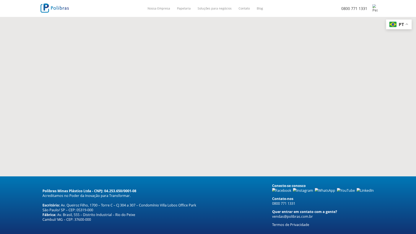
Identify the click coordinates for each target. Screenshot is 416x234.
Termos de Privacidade (290, 224)
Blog (260, 8)
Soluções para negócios (215, 8)
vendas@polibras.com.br (292, 216)
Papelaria (184, 8)
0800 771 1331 (354, 8)
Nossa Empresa (159, 8)
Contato (244, 8)
